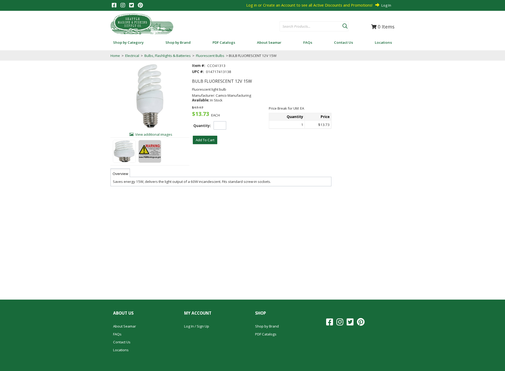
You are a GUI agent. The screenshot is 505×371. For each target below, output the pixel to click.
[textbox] (308, 26)
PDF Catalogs (265, 334)
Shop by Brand (267, 326)
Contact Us (121, 342)
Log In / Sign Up (196, 326)
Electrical (132, 55)
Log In (386, 5)
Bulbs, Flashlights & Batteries (167, 55)
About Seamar (124, 326)
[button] (344, 25)
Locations (121, 350)
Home (115, 55)
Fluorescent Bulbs (210, 55)
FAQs (117, 334)
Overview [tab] (120, 173)
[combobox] (311, 26)
